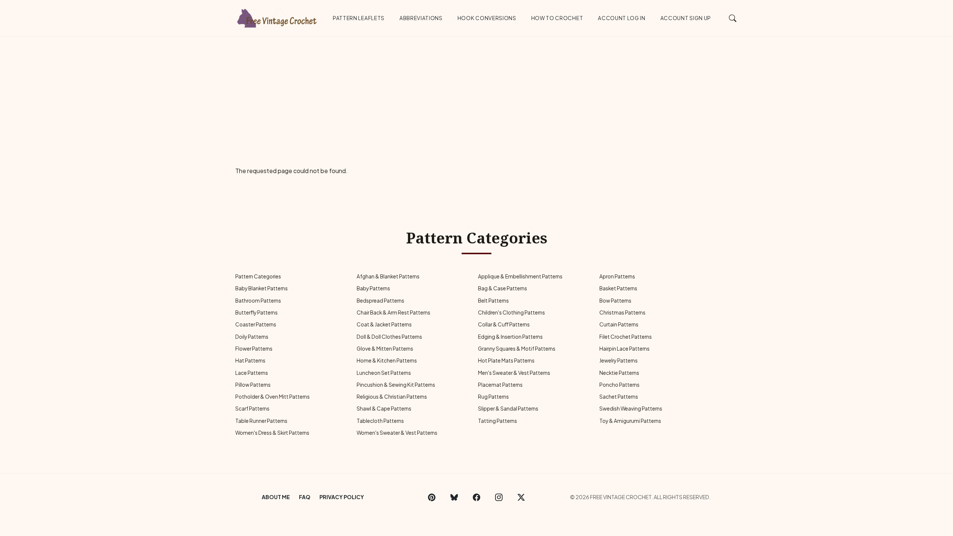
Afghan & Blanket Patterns (388, 276)
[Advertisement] (476, 93)
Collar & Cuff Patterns (504, 324)
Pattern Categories (258, 276)
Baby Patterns (373, 288)
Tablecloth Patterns (380, 421)
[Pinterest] (432, 496)
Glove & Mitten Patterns (385, 348)
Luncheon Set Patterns (384, 373)
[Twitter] (521, 496)
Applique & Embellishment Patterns (520, 276)
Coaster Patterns (255, 324)
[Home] (277, 16)
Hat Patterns (250, 360)
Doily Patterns (251, 337)
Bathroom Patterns (258, 300)
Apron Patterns (617, 276)
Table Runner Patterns (261, 421)
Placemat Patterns (500, 385)
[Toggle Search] (733, 17)
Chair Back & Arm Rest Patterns (393, 312)
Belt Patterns (493, 300)
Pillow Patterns (253, 385)
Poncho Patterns (619, 385)
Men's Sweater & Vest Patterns (514, 373)
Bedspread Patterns (380, 300)
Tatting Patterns (497, 421)
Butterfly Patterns (256, 312)
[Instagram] (499, 496)
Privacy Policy (341, 497)
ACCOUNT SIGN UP (685, 18)
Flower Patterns (253, 348)
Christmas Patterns (622, 312)
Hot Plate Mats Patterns (506, 360)
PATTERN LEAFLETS (359, 18)
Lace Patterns (251, 373)
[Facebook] (476, 496)
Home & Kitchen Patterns (387, 360)
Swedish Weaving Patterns (630, 408)
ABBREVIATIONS (421, 18)
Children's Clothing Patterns (511, 312)
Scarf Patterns (252, 408)
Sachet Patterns (618, 396)
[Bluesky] (454, 496)
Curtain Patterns (618, 324)
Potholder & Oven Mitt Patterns (272, 396)
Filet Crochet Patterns (625, 337)
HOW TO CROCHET (557, 18)
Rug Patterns (493, 396)
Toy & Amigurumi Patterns (630, 421)
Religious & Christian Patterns (392, 396)
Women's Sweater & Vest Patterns (397, 433)
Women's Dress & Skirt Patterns (272, 433)
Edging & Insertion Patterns (510, 337)
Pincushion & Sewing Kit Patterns (396, 385)
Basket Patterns (618, 288)
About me (276, 497)
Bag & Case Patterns (502, 288)
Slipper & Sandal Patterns (508, 408)
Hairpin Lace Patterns (624, 348)
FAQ (304, 497)
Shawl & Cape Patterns (384, 408)
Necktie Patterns (619, 373)
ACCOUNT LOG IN (622, 18)
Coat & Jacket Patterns (384, 324)
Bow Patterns (615, 300)
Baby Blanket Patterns (261, 288)
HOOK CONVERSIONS (487, 18)
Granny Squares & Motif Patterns (516, 348)
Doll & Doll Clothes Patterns (389, 337)
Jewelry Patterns (618, 360)
